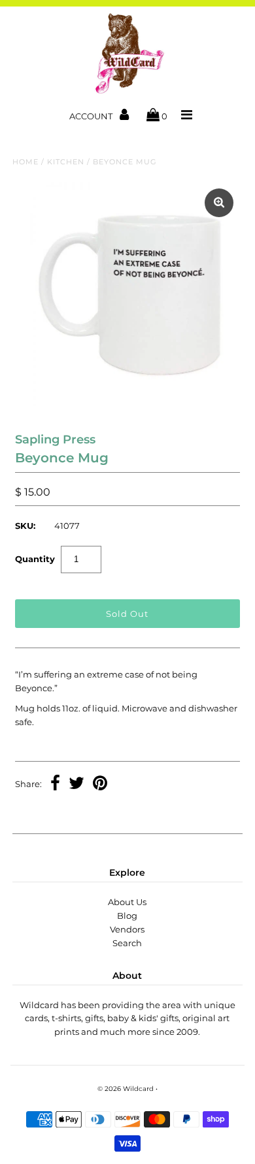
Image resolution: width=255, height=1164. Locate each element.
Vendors (127, 929)
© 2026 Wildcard (125, 1088)
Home (25, 161)
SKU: (25, 525)
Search (127, 943)
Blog (127, 915)
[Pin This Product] (100, 784)
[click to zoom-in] (219, 202)
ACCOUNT (91, 116)
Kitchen (65, 161)
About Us (127, 902)
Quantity (35, 559)
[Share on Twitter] (76, 784)
